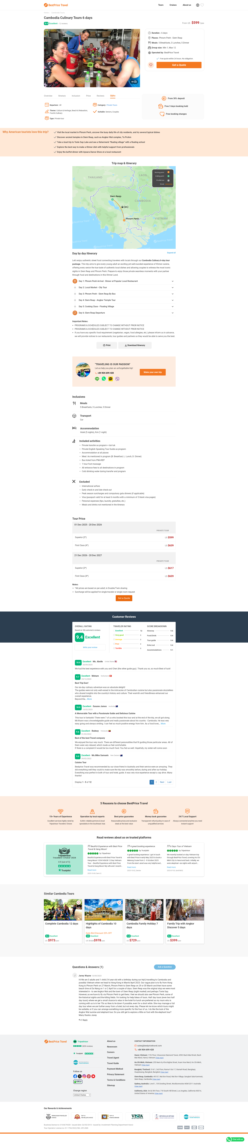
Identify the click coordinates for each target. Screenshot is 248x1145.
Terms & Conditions (116, 1080)
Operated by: (158, 52)
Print (108, 345)
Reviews (100, 96)
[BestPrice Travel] (56, 5)
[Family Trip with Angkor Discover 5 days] (185, 910)
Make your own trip (153, 372)
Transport (85, 415)
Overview (48, 96)
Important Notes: (80, 321)
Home (46, 13)
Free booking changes (176, 114)
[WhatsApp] (105, 379)
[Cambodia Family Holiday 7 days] (144, 910)
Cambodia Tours (58, 13)
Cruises (173, 5)
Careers (110, 1052)
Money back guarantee (155, 816)
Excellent (119, 631)
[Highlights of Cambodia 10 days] (104, 910)
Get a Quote (179, 65)
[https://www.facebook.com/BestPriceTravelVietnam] (75, 1076)
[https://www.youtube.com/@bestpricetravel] (93, 1076)
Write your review (90, 647)
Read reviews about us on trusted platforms (124, 837)
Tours (160, 5)
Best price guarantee (124, 816)
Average (118, 639)
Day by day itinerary (84, 253)
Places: (155, 38)
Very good (119, 635)
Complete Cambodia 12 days (61, 923)
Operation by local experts (92, 816)
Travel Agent (113, 1057)
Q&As (112, 95)
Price (88, 96)
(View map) (160, 1058)
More (89, 699)
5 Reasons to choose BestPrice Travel (124, 803)
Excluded (84, 481)
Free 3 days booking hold (176, 106)
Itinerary (62, 96)
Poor (117, 644)
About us (187, 5)
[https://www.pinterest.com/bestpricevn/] (89, 1076)
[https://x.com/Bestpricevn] (80, 1076)
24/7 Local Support (187, 816)
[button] (138, 58)
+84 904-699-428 (106, 373)
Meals (83, 403)
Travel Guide (113, 1063)
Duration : (156, 33)
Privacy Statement (115, 1074)
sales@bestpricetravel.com (149, 1045)
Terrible (118, 648)
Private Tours (111, 105)
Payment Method (115, 1069)
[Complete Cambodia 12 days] (63, 910)
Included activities (89, 441)
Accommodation (89, 428)
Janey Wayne (85, 975)
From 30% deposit (176, 98)
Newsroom (112, 1046)
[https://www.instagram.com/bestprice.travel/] (84, 1076)
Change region (80, 1090)
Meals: (155, 43)
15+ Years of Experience (60, 816)
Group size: (157, 47)
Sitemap (111, 1085)
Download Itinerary (136, 345)
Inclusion (76, 96)
